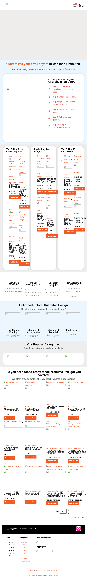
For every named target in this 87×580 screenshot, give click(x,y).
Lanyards (25, 542)
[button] (4, 5)
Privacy (38, 570)
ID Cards (25, 545)
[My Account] (69, 5)
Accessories (26, 561)
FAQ (31, 570)
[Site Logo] (13, 5)
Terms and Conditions (50, 570)
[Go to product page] (50, 204)
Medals (25, 558)
